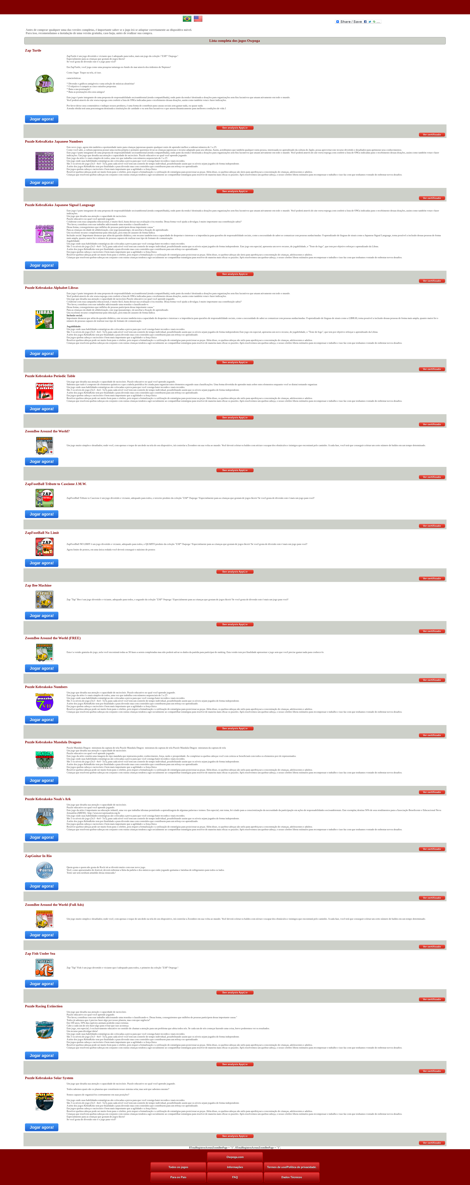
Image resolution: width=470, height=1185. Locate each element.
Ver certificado (432, 134)
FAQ (235, 1177)
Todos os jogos (178, 1167)
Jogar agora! (42, 119)
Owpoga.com (235, 1157)
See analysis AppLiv (235, 127)
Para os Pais (178, 1177)
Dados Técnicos (291, 1177)
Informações (235, 1167)
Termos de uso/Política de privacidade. (292, 1167)
